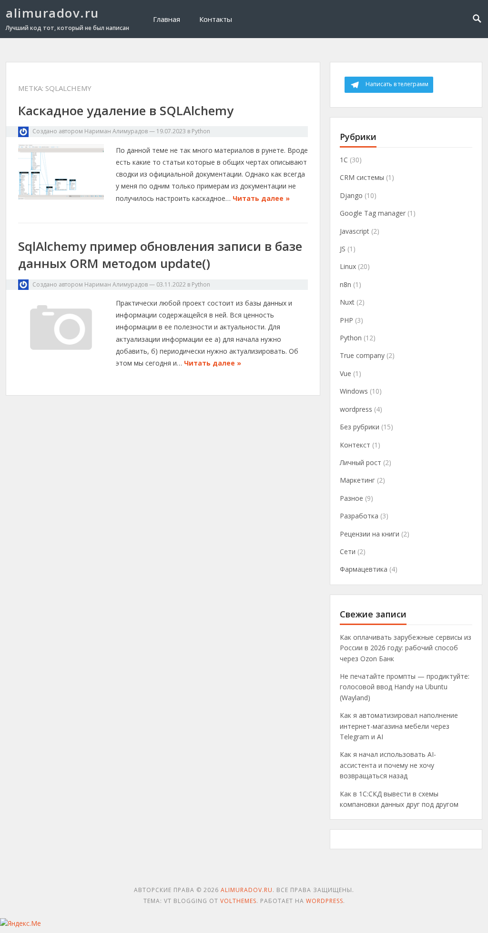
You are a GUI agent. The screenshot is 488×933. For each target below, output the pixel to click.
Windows (354, 391)
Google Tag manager (373, 213)
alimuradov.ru (52, 12)
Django (351, 195)
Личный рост (360, 462)
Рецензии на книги (369, 533)
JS (343, 248)
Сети (348, 551)
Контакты (215, 19)
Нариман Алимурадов (116, 131)
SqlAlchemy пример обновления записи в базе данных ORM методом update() (160, 255)
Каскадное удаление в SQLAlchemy (126, 110)
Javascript (354, 231)
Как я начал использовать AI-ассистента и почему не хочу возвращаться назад (388, 765)
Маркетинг (357, 480)
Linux (348, 266)
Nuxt (347, 302)
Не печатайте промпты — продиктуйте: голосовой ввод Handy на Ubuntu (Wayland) (404, 687)
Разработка (359, 515)
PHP (346, 320)
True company (362, 355)
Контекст (355, 444)
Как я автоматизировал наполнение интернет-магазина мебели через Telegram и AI (399, 726)
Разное (351, 498)
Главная (166, 19)
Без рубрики (359, 426)
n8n (345, 284)
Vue (345, 373)
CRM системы (362, 177)
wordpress (356, 409)
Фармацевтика (363, 569)
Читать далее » (261, 198)
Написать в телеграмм (397, 84)
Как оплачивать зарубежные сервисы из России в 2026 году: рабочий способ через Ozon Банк (405, 648)
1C (344, 159)
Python (201, 131)
